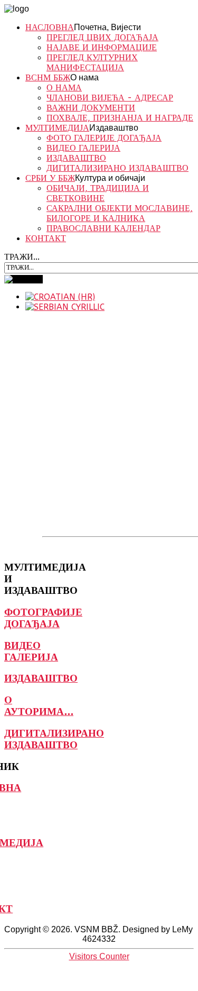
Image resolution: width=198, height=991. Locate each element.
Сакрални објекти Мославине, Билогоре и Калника (119, 213)
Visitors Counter (99, 956)
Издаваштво (113, 127)
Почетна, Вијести (107, 27)
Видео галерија (83, 148)
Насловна (49, 27)
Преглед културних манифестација (92, 62)
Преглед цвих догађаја (102, 37)
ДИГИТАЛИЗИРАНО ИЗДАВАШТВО (117, 168)
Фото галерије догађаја (104, 138)
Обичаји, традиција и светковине (97, 193)
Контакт (45, 238)
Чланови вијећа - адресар (109, 98)
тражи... (22, 257)
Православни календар (103, 228)
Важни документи (90, 108)
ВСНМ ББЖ (47, 77)
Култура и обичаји (110, 177)
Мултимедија (57, 128)
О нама (84, 77)
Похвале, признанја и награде (119, 118)
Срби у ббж (50, 178)
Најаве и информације (101, 47)
